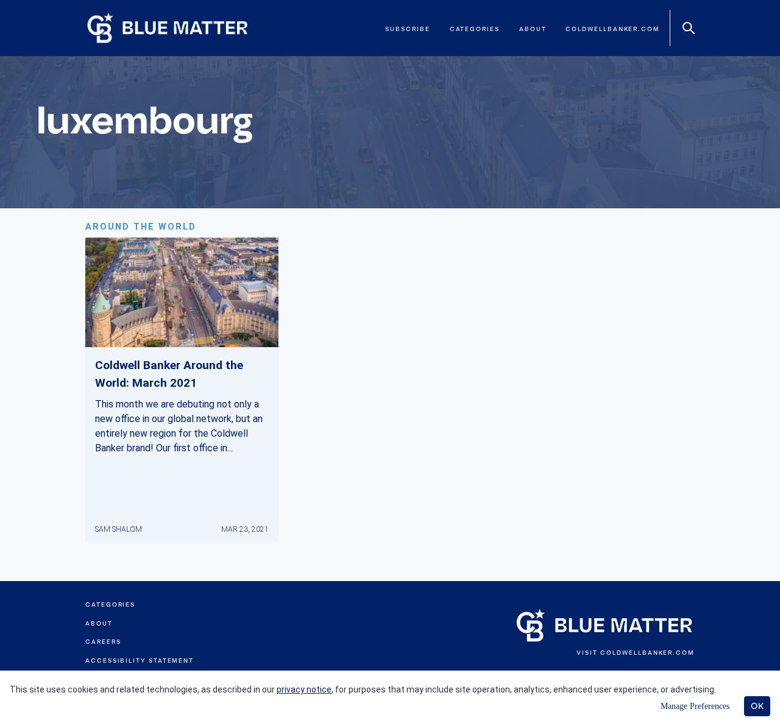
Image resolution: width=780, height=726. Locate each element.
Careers (103, 642)
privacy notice (304, 689)
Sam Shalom (118, 529)
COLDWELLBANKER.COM (647, 653)
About (533, 29)
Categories (475, 29)
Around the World (140, 227)
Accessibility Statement (139, 660)
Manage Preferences (695, 706)
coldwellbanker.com (613, 29)
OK (757, 705)
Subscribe (407, 29)
